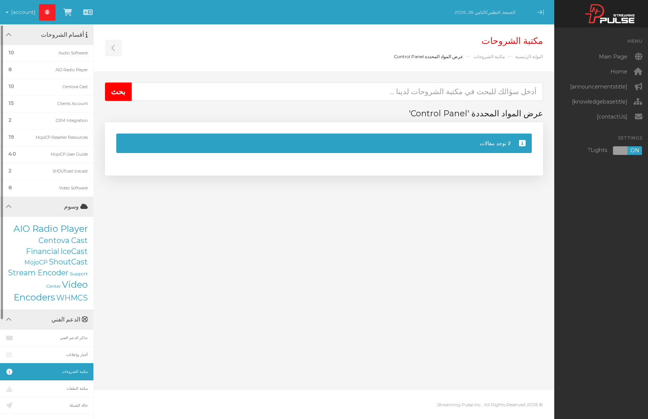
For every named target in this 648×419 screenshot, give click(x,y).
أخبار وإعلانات (77, 354)
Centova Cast (63, 240)
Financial (42, 251)
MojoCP (36, 262)
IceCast (74, 251)
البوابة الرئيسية (529, 56)
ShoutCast (68, 261)
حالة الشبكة (78, 405)
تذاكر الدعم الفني (74, 337)
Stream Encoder (38, 272)
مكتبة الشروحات (489, 56)
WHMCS (72, 297)
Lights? (613, 150)
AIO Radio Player (51, 228)
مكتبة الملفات (77, 388)
